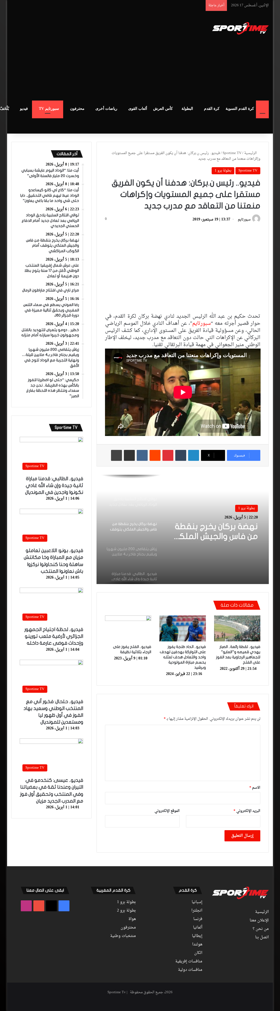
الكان (198, 953)
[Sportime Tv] (240, 28)
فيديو (24, 109)
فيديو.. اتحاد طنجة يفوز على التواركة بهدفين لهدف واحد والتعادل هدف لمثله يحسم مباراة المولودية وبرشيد (183, 657)
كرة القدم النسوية (240, 109)
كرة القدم (212, 109)
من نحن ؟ (261, 929)
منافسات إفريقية (188, 961)
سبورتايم (244, 220)
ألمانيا (197, 927)
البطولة (187, 109)
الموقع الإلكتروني (167, 810)
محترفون (77, 109)
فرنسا (197, 919)
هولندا (197, 944)
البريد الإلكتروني (247, 810)
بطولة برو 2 (126, 910)
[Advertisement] (90, 55)
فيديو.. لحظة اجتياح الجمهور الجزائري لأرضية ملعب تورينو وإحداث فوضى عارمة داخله (53, 636)
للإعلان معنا (259, 920)
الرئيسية (251, 153)
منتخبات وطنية (123, 936)
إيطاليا (197, 936)
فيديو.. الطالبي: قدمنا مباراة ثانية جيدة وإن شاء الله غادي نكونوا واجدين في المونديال (54, 485)
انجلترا (196, 910)
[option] (182, 529)
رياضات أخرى (106, 109)
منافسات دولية (190, 970)
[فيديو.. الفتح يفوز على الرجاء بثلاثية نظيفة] (128, 628)
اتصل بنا (262, 937)
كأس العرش (163, 109)
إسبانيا (197, 902)
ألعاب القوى (137, 109)
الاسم (254, 787)
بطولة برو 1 (223, 170)
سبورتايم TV (49, 109)
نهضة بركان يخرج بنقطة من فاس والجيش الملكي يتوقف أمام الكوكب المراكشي (214, 531)
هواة (132, 919)
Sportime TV (232, 153)
